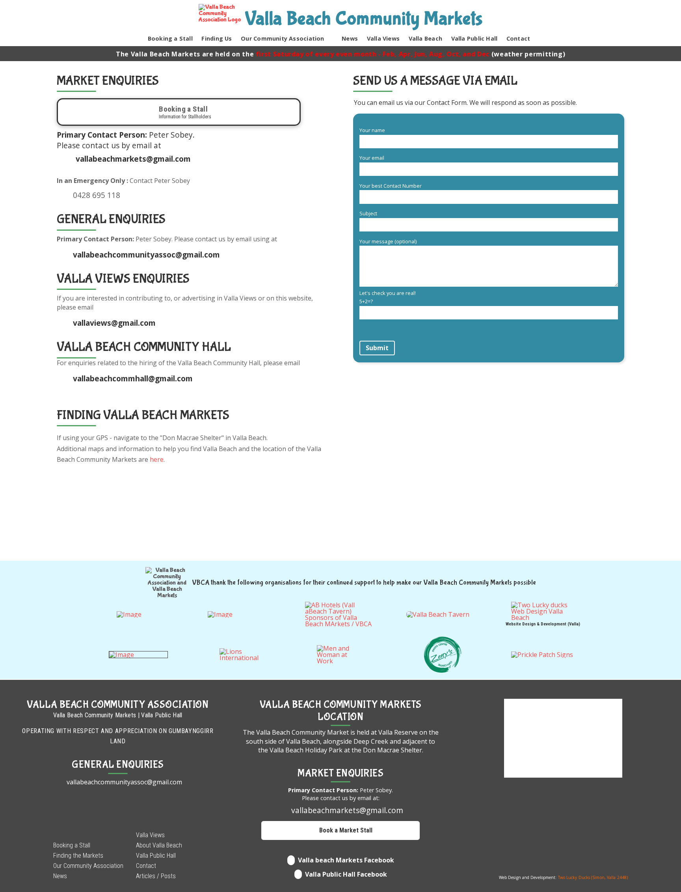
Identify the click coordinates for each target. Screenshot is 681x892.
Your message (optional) (388, 241)
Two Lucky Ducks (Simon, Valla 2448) (593, 877)
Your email (371, 157)
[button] (541, 40)
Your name (372, 130)
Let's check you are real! (387, 297)
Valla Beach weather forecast (563, 867)
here (157, 459)
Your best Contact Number (390, 185)
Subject (368, 213)
